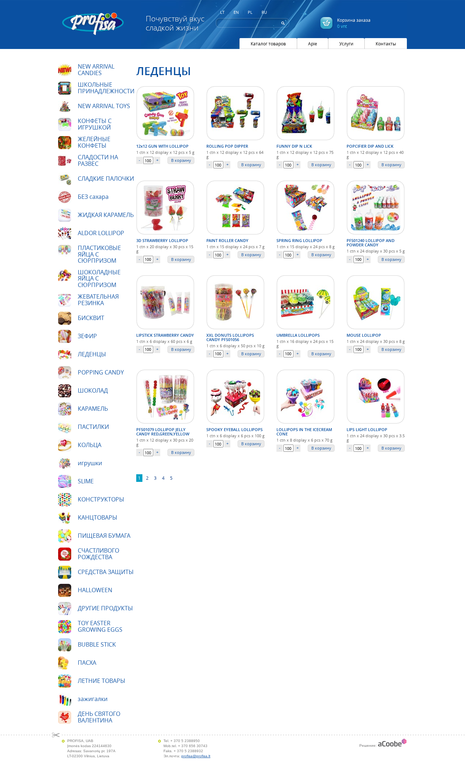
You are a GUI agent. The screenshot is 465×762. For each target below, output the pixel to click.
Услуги (346, 43)
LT (222, 12)
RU (264, 12)
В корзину (181, 160)
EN (236, 12)
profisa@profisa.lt (195, 756)
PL (250, 12)
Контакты (386, 43)
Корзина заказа (354, 23)
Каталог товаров (268, 43)
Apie (312, 43)
